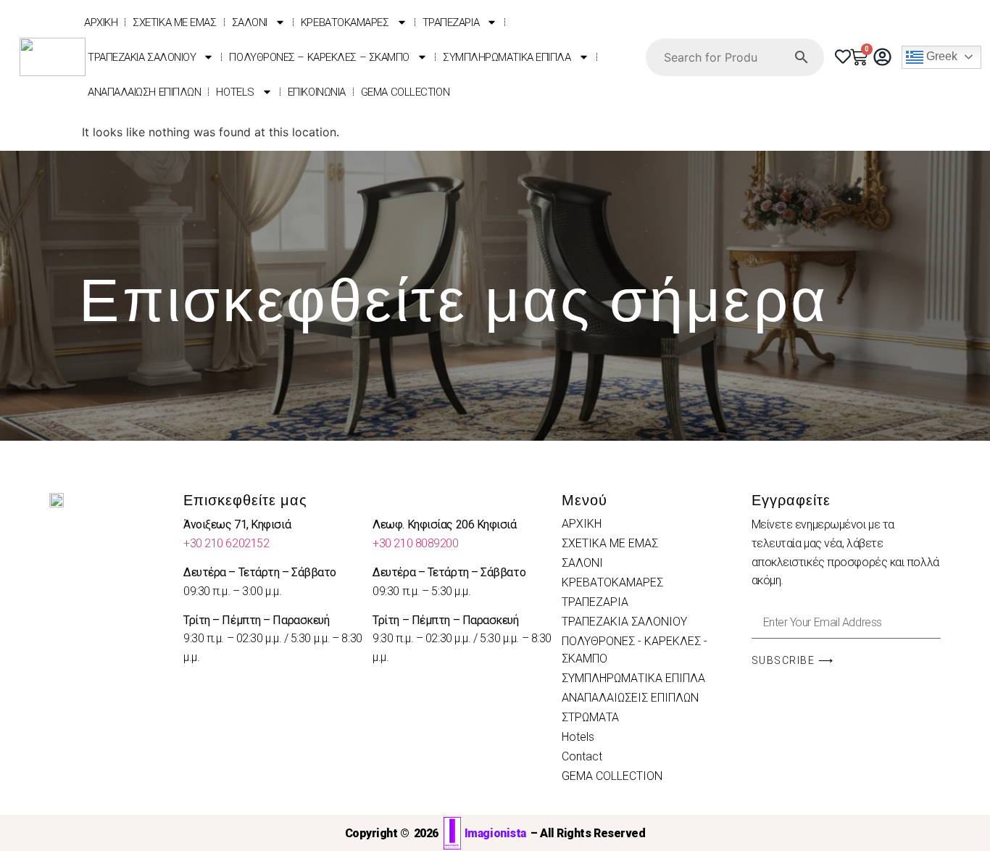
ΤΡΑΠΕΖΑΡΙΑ (451, 22)
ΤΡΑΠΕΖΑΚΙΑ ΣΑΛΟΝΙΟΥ (142, 57)
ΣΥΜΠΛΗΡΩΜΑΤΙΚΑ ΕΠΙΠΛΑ (507, 57)
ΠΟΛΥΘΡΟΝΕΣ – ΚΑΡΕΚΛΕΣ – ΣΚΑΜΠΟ (319, 57)
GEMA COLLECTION (405, 92)
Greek (940, 56)
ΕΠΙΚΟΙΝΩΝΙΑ (317, 92)
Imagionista (495, 833)
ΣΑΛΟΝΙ (249, 22)
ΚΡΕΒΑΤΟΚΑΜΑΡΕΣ (345, 22)
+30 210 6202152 (226, 543)
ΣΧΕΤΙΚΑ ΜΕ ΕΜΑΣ (174, 22)
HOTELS (235, 92)
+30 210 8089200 (415, 543)
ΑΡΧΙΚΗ (100, 22)
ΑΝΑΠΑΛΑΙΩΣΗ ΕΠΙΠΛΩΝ (144, 92)
